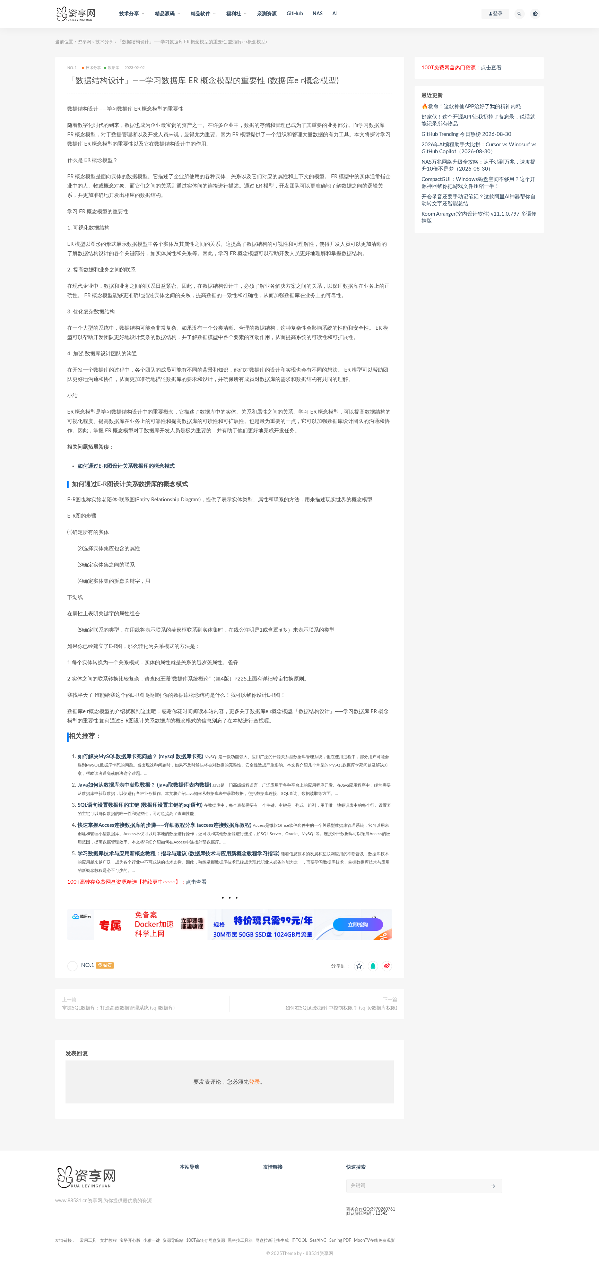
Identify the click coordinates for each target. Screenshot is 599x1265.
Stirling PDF (340, 1240)
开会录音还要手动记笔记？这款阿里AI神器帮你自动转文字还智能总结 (479, 200)
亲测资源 (267, 13)
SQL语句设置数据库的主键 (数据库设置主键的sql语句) (140, 805)
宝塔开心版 (130, 1240)
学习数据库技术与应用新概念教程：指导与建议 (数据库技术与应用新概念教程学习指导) (178, 853)
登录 (254, 1082)
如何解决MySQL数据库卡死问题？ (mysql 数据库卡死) (140, 756)
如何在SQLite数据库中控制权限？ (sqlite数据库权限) (341, 1008)
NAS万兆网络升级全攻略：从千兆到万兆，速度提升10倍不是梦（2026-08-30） (479, 165)
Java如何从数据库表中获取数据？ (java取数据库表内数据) (144, 785)
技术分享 (104, 42)
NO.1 (87, 965)
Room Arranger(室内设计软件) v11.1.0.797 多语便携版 (479, 217)
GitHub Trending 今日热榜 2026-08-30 (466, 134)
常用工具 (88, 1240)
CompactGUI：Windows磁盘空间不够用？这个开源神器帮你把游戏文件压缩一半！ (478, 183)
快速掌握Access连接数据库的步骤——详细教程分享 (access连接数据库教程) (164, 825)
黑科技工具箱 (240, 1240)
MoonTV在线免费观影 (374, 1240)
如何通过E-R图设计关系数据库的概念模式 (126, 466)
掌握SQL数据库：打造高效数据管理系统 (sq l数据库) (118, 1008)
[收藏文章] (359, 966)
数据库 (114, 68)
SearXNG (318, 1240)
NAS (318, 13)
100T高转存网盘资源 (205, 1240)
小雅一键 (151, 1240)
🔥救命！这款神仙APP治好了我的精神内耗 (471, 106)
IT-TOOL (299, 1240)
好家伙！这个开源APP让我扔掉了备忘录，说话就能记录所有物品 (478, 120)
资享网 (84, 42)
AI (334, 13)
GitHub (295, 13)
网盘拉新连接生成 (272, 1240)
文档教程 (108, 1240)
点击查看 (196, 882)
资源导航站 (173, 1240)
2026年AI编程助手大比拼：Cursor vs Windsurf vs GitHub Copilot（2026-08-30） (479, 148)
